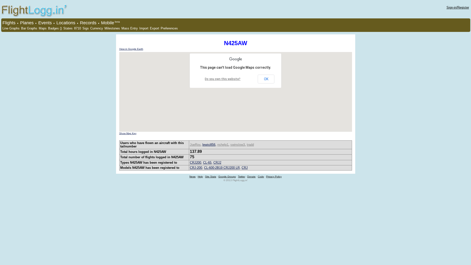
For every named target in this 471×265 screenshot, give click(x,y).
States (68, 28)
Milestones (112, 28)
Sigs (85, 28)
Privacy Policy (274, 176)
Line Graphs (11, 28)
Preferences (169, 28)
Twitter (241, 176)
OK (266, 79)
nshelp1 (222, 144)
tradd (250, 144)
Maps (43, 28)
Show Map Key (127, 133)
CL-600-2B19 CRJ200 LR (222, 168)
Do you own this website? (222, 79)
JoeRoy (195, 144)
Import (143, 28)
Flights (8, 22)
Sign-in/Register (457, 7)
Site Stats (210, 176)
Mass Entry (129, 28)
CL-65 (207, 162)
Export (154, 28)
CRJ (245, 168)
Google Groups (227, 176)
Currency (96, 28)
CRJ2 (217, 162)
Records (88, 22)
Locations (65, 22)
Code (261, 176)
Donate (251, 176)
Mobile (107, 22)
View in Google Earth (131, 49)
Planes (27, 22)
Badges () (55, 28)
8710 (77, 28)
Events (45, 22)
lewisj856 (208, 144)
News (192, 176)
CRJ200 (195, 162)
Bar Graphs (29, 28)
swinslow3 (237, 144)
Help (200, 176)
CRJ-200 (196, 168)
